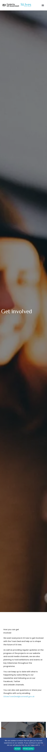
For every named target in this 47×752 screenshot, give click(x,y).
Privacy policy (28, 749)
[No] (43, 745)
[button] (43, 5)
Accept (17, 749)
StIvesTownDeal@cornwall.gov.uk (18, 696)
